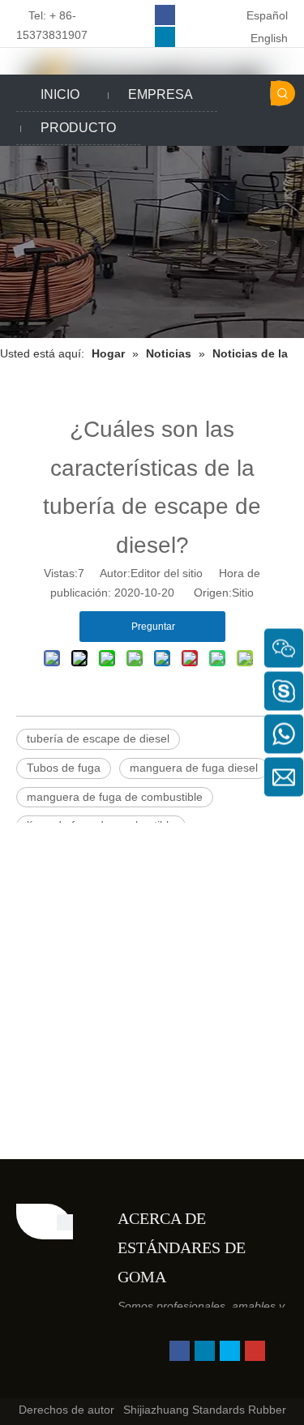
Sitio (243, 592)
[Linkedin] (165, 37)
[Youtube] (255, 1351)
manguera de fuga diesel (194, 767)
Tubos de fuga (64, 767)
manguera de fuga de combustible (115, 796)
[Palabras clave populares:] (283, 93)
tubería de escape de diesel (98, 738)
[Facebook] (165, 15)
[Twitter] (230, 1351)
